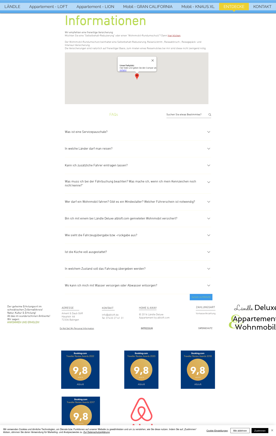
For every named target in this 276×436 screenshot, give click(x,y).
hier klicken (174, 35)
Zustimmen (260, 430)
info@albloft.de (110, 315)
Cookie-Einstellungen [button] (217, 430)
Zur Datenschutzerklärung (96, 432)
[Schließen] (272, 430)
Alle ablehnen (240, 430)
